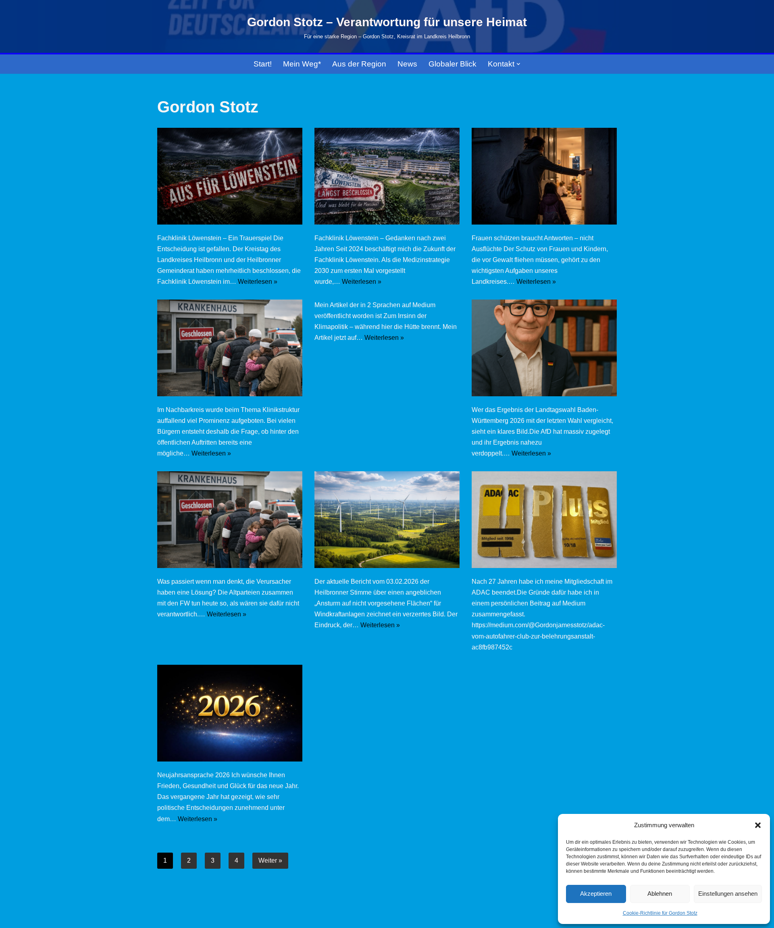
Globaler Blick (452, 64)
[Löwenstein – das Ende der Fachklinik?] (387, 176)
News (407, 64)
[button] (758, 825)
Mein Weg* (302, 64)
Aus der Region (359, 64)
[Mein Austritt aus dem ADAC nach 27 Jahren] (544, 519)
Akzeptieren (596, 893)
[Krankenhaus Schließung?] (229, 348)
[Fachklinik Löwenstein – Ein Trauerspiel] (229, 176)
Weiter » (270, 860)
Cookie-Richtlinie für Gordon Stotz (660, 913)
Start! (263, 64)
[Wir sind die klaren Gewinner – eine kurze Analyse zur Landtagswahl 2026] (544, 348)
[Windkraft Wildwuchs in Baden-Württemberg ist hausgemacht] (387, 519)
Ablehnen (659, 893)
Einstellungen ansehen (727, 893)
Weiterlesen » (257, 281)
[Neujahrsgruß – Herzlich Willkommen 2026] (229, 713)
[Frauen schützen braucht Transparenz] (544, 176)
